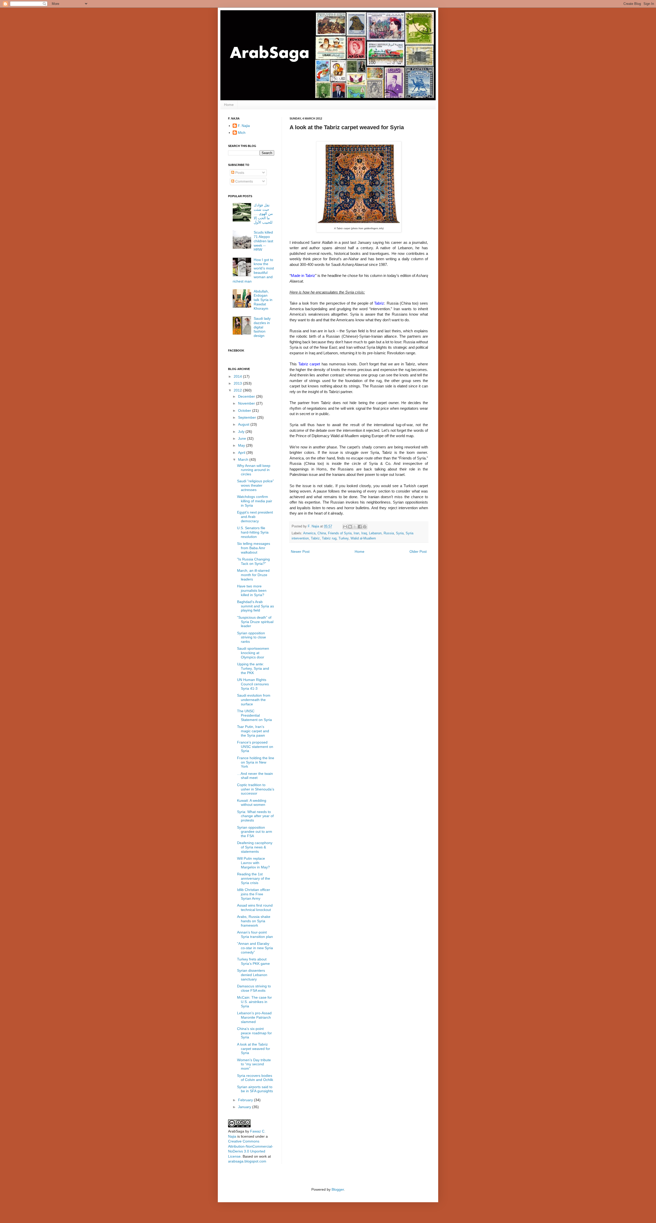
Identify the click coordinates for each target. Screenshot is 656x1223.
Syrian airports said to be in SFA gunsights (255, 1089)
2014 (238, 376)
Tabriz (315, 538)
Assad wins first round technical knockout (255, 907)
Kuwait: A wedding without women (251, 802)
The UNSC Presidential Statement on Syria (254, 715)
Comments (243, 181)
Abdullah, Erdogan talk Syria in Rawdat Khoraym (263, 299)
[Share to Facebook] (359, 526)
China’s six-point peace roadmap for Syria (254, 1033)
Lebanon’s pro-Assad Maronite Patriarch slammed (254, 1017)
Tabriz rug (329, 538)
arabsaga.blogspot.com (247, 1161)
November (247, 403)
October (245, 410)
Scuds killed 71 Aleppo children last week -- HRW (263, 241)
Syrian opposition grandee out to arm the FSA (254, 831)
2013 (238, 383)
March (243, 459)
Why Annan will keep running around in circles (253, 470)
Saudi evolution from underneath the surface (253, 699)
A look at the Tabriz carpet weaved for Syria (253, 1048)
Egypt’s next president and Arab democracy (255, 516)
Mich (241, 133)
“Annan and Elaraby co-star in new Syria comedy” (255, 947)
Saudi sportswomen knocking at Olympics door (253, 652)
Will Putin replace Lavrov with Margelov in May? (253, 862)
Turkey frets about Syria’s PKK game (253, 961)
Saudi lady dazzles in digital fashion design (262, 327)
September (247, 417)
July (241, 431)
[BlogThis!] (350, 526)
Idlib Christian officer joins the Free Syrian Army (253, 894)
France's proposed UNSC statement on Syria (255, 746)
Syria (400, 533)
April (242, 452)
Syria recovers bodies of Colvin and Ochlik (255, 1078)
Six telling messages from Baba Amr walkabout (253, 548)
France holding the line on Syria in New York (255, 762)
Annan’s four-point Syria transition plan (255, 934)
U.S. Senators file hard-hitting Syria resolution (253, 532)
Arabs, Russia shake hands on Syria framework (253, 921)
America (309, 533)
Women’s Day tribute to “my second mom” (254, 1064)
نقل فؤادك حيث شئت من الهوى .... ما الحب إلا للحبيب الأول (263, 213)
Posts (239, 173)
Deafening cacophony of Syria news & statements (254, 847)
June (242, 438)
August (244, 424)
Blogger (338, 1189)
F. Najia (314, 526)
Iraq (364, 533)
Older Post (418, 551)
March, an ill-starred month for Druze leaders (253, 574)
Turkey (343, 538)
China (321, 533)
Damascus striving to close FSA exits (254, 988)
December (247, 396)
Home (229, 105)
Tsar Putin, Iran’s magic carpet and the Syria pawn (253, 731)
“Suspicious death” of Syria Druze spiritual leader (255, 621)
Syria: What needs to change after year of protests (255, 816)
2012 (238, 390)
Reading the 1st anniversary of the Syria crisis (253, 878)
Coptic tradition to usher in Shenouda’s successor (255, 789)
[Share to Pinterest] (364, 526)
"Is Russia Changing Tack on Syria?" (253, 561)
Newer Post (300, 551)
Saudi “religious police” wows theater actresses (255, 485)
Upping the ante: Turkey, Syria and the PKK (253, 668)
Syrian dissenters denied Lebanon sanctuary (252, 974)
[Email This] (345, 526)
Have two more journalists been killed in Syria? (251, 590)
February (246, 1100)
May (242, 445)
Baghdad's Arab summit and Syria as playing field (255, 606)
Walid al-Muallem (363, 538)
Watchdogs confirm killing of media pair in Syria (254, 501)
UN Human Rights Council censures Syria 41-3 (253, 684)
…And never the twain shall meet (255, 775)
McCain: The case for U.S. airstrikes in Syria (254, 1001)
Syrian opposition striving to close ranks (251, 637)
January (245, 1107)
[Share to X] (354, 526)
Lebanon (375, 533)
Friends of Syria (340, 533)
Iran (356, 533)
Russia (389, 533)
